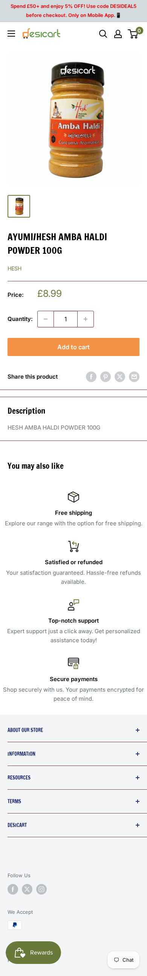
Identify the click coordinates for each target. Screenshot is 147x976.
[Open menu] (11, 34)
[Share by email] (134, 376)
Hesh (14, 268)
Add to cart (73, 347)
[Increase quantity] (85, 319)
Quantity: (20, 318)
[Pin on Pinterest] (105, 376)
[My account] (118, 34)
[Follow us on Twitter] (27, 889)
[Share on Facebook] (91, 376)
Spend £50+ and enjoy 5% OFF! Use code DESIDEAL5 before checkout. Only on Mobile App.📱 (73, 10)
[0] (133, 33)
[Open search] (103, 34)
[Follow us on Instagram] (41, 889)
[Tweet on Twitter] (120, 376)
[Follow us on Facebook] (13, 889)
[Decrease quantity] (46, 319)
